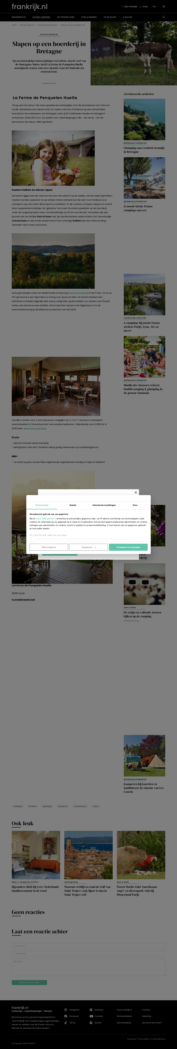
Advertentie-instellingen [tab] (104, 505)
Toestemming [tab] (41, 505)
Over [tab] (135, 505)
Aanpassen (87, 547)
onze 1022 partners (46, 518)
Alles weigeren (49, 547)
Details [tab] (73, 505)
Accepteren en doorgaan (128, 547)
